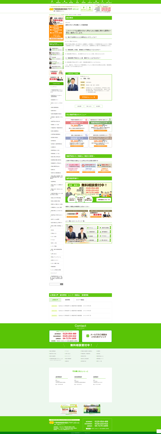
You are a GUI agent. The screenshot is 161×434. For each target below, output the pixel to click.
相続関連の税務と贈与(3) (56, 159)
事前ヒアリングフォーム (56, 256)
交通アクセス (101, 5)
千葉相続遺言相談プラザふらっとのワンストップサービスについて (56, 91)
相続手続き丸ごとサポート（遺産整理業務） (56, 96)
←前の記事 (79, 106)
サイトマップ (107, 5)
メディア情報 (53, 246)
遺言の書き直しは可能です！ (57, 222)
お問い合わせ (53, 253)
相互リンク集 (53, 242)
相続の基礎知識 (52, 351)
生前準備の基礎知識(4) (55, 134)
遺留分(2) (53, 169)
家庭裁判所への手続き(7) (56, 163)
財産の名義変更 (52, 356)
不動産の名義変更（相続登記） (87, 351)
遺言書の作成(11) (54, 137)
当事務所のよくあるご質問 (56, 207)
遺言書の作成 (83, 361)
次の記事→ (98, 106)
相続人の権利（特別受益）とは (56, 226)
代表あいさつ (53, 233)
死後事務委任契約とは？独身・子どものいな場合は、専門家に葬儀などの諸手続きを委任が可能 (56, 278)
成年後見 (98, 353)
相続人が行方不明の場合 (56, 197)
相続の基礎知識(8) (54, 107)
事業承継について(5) (55, 153)
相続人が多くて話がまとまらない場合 (56, 190)
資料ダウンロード (54, 260)
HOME (96, 5)
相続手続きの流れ (53, 353)
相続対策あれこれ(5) (55, 150)
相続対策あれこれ (100, 356)
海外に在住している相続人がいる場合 (56, 185)
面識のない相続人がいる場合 (57, 204)
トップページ (53, 86)
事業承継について (100, 358)
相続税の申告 (83, 356)
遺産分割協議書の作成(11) (56, 113)
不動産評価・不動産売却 (85, 353)
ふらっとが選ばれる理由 (56, 269)
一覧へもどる (88, 106)
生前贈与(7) (53, 147)
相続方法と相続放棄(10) (56, 172)
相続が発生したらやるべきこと (56, 211)
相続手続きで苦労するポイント (56, 215)
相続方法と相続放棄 (84, 358)
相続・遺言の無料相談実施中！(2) (56, 250)
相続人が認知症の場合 (55, 200)
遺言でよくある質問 (55, 219)
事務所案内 (53, 266)
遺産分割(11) (53, 110)
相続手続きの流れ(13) (55, 121)
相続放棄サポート (54, 99)
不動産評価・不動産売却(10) (57, 127)
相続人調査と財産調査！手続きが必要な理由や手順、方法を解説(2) (56, 177)
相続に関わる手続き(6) (55, 156)
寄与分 (52, 230)
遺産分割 (67, 361)
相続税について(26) (55, 124)
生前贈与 (98, 351)
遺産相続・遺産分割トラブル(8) (56, 118)
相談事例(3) (53, 181)
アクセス (53, 239)
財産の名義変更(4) (54, 131)
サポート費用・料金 (55, 263)
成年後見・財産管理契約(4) (56, 143)
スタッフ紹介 (53, 236)
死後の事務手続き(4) (55, 166)
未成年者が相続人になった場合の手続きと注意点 (56, 194)
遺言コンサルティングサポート (56, 104)
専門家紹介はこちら (87, 97)
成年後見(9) (53, 140)
